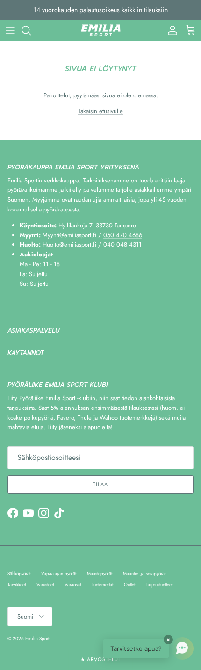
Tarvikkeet (16, 584)
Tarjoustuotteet (159, 584)
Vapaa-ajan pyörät (58, 573)
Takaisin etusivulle (100, 111)
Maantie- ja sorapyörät (144, 573)
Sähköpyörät (18, 573)
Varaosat (73, 584)
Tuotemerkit (102, 584)
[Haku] (31, 30)
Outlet (129, 584)
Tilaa (100, 484)
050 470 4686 (122, 235)
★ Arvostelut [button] (100, 659)
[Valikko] (10, 30)
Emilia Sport (37, 638)
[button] (148, 648)
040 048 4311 (122, 244)
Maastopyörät (99, 573)
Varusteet (45, 584)
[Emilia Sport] (101, 30)
